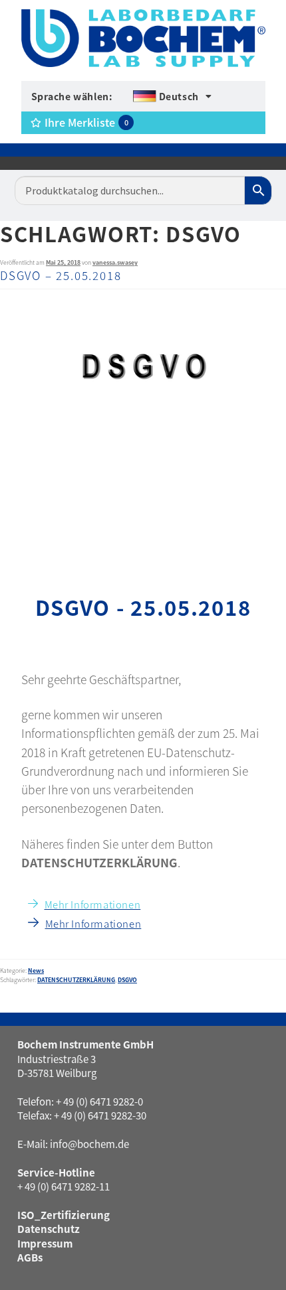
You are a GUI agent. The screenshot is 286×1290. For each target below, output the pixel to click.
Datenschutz (48, 1229)
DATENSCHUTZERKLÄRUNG (76, 979)
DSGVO (127, 979)
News (36, 970)
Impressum (44, 1243)
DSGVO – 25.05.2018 (60, 275)
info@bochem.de (89, 1144)
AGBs (30, 1257)
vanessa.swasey (115, 262)
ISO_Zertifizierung (63, 1215)
